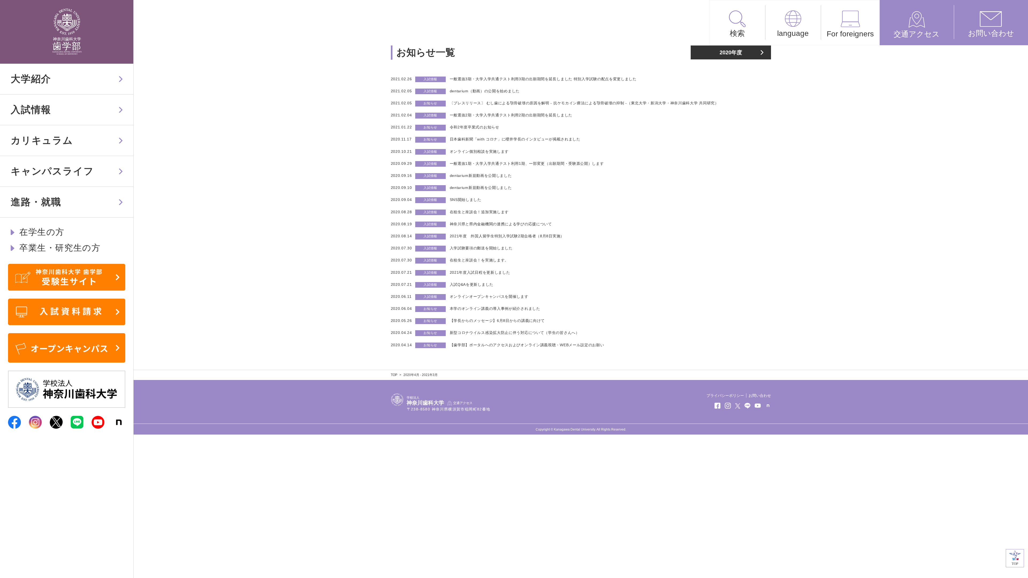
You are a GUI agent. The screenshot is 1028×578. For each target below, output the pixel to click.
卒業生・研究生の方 (59, 248)
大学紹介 (31, 78)
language (793, 33)
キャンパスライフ (52, 171)
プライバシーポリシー (725, 395)
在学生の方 (42, 232)
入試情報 (31, 109)
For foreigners (850, 34)
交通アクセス (917, 34)
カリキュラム (42, 140)
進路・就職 (36, 201)
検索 (737, 33)
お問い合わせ (991, 33)
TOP (394, 375)
